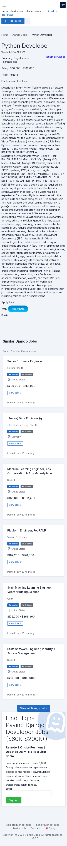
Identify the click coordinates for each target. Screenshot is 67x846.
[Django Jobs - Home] (63, 5)
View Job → (15, 392)
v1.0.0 (35, 838)
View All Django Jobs (33, 708)
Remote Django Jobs (18, 824)
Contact (35, 828)
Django (52, 828)
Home (4, 34)
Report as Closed (55, 56)
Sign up (13, 800)
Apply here (18, 308)
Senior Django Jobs (47, 824)
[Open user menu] (27, 21)
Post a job (15, 20)
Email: (9, 788)
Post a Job (19, 828)
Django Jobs (19, 34)
